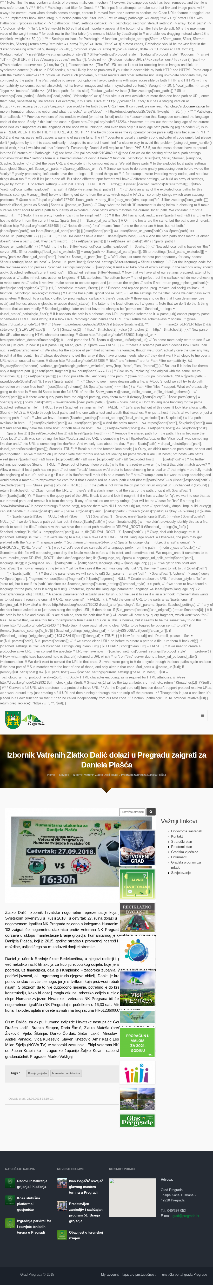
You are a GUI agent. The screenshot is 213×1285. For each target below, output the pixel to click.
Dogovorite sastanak (186, 831)
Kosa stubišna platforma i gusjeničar (28, 1204)
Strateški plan (181, 842)
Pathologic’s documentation (184, 106)
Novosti (64, 774)
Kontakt (177, 836)
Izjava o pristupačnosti (139, 1274)
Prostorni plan (181, 847)
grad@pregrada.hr (185, 1216)
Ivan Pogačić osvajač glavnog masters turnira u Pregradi (86, 1186)
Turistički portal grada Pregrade (183, 1274)
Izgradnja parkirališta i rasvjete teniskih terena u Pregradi (34, 1226)
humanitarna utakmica (66, 1073)
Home (51, 774)
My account (110, 1274)
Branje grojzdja (37, 1073)
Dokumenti (179, 857)
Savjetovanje (181, 873)
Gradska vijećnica (184, 852)
